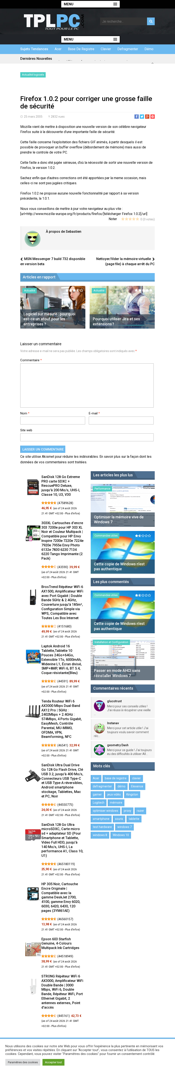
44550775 (65, 804)
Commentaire (31, 360)
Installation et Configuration (111, 642)
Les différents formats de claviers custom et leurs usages (102, 59)
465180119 (66, 864)
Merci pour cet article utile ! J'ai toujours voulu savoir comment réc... (121, 731)
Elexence (137, 786)
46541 (62, 745)
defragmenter (127, 49)
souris (119, 818)
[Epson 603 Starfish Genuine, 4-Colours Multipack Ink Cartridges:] (33, 950)
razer (140, 810)
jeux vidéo (114, 794)
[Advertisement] (70, 87)
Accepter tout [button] (53, 1062)
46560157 (65, 919)
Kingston (132, 794)
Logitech (98, 802)
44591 (62, 681)
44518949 (65, 956)
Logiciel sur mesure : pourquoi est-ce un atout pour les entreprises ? (49, 319)
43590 (62, 567)
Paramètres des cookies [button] (23, 1062)
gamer (97, 794)
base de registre (81, 49)
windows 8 (100, 835)
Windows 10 (121, 835)
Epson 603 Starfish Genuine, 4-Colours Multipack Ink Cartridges (60, 943)
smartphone (101, 818)
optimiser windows (105, 810)
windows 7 (124, 827)
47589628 (65, 503)
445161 (63, 1016)
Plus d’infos (72, 513)
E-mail (94, 413)
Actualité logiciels (33, 74)
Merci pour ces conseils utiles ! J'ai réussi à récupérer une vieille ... (122, 710)
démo (148, 49)
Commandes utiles (106, 535)
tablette (134, 818)
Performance (102, 488)
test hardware (102, 827)
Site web (26, 430)
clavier (106, 49)
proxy (127, 810)
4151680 (64, 626)
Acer (58, 49)
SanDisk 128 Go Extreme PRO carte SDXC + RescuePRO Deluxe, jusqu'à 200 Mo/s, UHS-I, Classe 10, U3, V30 (60, 486)
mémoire (116, 802)
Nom (24, 413)
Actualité (29, 290)
